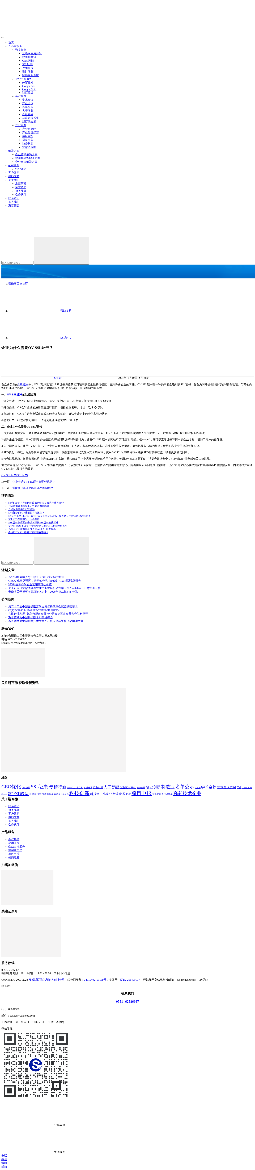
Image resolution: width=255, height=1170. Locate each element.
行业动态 (20, 169)
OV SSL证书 (14, 394)
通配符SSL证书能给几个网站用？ (32, 488)
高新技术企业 (187, 793)
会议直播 (27, 114)
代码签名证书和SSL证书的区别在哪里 (28, 506)
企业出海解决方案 (26, 161)
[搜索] (27, 235)
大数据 (198, 788)
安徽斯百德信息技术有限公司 (47, 979)
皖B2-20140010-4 (130, 979)
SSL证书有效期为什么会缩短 (23, 519)
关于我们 (13, 179)
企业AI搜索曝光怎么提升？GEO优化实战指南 (36, 577)
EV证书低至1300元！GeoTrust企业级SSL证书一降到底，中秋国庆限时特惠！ (49, 516)
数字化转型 (18, 793)
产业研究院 (29, 128)
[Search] (61, 251)
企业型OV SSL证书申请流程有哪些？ (28, 532)
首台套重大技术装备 (162, 794)
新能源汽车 (35, 794)
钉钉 (128, 794)
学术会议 (27, 99)
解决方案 (13, 150)
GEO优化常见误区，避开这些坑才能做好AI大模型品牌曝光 (44, 580)
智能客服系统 (30, 75)
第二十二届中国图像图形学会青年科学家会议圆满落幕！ (43, 606)
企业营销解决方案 (26, 154)
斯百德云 (13, 205)
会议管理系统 (30, 117)
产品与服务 (15, 46)
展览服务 (27, 107)
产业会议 (27, 103)
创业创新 (153, 787)
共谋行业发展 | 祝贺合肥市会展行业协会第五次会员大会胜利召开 (48, 613)
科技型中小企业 (101, 794)
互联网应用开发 (32, 53)
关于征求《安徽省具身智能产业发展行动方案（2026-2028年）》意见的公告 (54, 588)
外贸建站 (27, 82)
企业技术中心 (128, 787)
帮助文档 (13, 176)
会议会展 (141, 788)
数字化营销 (29, 57)
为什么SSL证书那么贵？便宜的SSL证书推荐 (32, 529)
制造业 (168, 786)
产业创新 (98, 787)
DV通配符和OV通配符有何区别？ (26, 512)
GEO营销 (28, 60)
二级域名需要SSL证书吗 (21, 509)
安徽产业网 (29, 147)
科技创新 (79, 793)
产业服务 (20, 125)
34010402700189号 (95, 979)
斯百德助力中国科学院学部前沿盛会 (30, 617)
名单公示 (184, 786)
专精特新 (57, 786)
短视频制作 (47, 794)
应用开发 (13, 842)
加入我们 (13, 201)
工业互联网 (247, 788)
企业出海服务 (23, 78)
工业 (239, 787)
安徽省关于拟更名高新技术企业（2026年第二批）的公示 (43, 591)
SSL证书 (27, 64)
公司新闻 (13, 165)
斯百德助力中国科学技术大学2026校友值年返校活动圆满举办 (45, 621)
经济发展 (119, 794)
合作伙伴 (20, 194)
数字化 (4, 794)
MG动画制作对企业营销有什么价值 (30, 584)
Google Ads (28, 86)
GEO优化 (11, 786)
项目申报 (27, 136)
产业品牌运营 (30, 132)
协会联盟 (27, 143)
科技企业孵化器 (61, 794)
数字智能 (20, 49)
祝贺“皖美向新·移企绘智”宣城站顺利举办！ (35, 610)
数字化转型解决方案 (27, 158)
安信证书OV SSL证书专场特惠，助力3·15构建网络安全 (37, 526)
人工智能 (111, 787)
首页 (11, 42)
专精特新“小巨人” (75, 788)
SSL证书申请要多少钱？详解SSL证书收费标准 (33, 522)
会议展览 (20, 96)
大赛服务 (27, 110)
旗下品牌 (20, 190)
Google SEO (29, 89)
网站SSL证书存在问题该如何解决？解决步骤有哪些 (36, 503)
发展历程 (20, 183)
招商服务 (27, 139)
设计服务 (27, 71)
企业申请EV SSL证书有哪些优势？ (33, 481)
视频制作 (27, 67)
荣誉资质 (20, 187)
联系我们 (13, 198)
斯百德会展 (29, 121)
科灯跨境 (27, 92)
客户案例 (13, 172)
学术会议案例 (226, 787)
